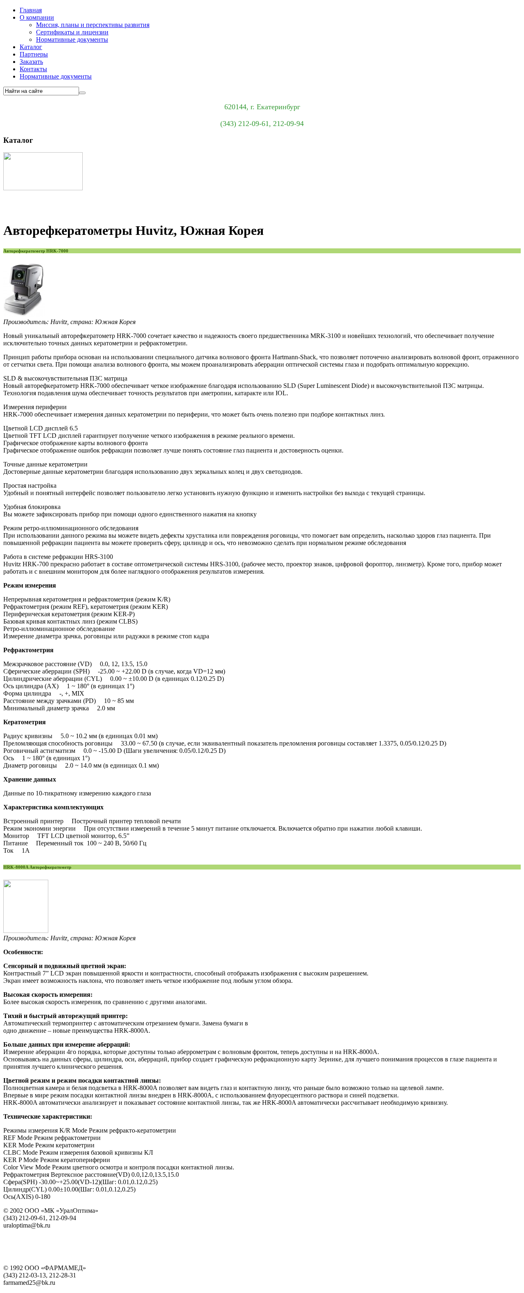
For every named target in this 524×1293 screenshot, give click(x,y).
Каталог (31, 46)
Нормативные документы (72, 39)
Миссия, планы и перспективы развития (92, 24)
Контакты (33, 68)
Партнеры (34, 54)
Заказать (31, 61)
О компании (37, 17)
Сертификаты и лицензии (72, 32)
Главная (31, 10)
